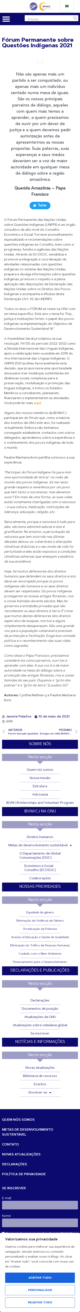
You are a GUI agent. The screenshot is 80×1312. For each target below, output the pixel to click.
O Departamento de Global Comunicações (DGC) (40, 855)
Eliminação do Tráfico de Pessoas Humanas (40, 945)
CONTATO (10, 1144)
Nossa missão (40, 778)
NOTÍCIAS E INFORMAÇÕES (40, 1042)
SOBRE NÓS (40, 744)
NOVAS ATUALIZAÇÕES (21, 1154)
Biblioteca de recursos (40, 1076)
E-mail (6, 1198)
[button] (6, 19)
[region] (40, 1272)
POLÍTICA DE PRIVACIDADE (24, 1174)
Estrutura (40, 786)
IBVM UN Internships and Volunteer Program (40, 803)
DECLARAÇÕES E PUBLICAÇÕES (40, 971)
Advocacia (40, 794)
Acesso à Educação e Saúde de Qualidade (40, 937)
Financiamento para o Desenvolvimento (40, 962)
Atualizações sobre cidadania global (40, 1025)
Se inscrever (40, 1033)
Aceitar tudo (40, 1278)
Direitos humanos (40, 837)
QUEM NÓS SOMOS (18, 1120)
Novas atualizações (40, 1068)
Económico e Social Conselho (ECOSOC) (40, 868)
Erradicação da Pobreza (40, 929)
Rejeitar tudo (40, 1302)
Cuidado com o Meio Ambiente (40, 954)
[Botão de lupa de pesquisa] (75, 18)
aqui (37, 403)
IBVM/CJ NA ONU (40, 811)
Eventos (40, 1084)
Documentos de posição (40, 1009)
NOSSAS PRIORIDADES (40, 887)
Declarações (40, 1000)
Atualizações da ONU (40, 1017)
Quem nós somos (40, 770)
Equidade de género (40, 912)
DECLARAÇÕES (14, 1164)
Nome (6, 1216)
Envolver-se (38, 1092)
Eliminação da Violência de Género (40, 921)
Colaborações (40, 878)
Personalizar (40, 1290)
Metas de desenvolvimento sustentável (38, 845)
